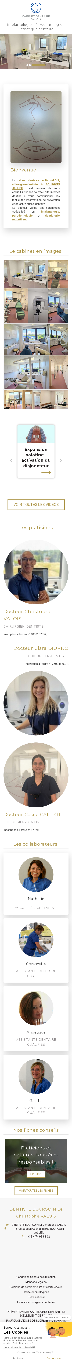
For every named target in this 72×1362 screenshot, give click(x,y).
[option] (36, 51)
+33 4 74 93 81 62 (39, 1236)
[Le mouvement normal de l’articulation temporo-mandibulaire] (36, 434)
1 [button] (27, 65)
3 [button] (39, 65)
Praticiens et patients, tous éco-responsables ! (36, 1155)
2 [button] (30, 65)
